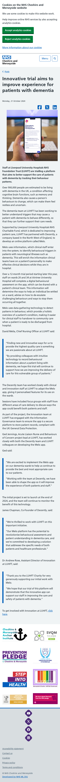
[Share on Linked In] (55, 108)
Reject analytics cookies (17, 39)
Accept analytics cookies (18, 30)
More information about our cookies (22, 47)
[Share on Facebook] (40, 108)
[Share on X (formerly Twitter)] (47, 108)
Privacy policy (8, 762)
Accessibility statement (13, 748)
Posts (7, 71)
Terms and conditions (12, 767)
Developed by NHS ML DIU (15, 776)
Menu (45, 58)
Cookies (6, 758)
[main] (30, 350)
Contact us (7, 753)
